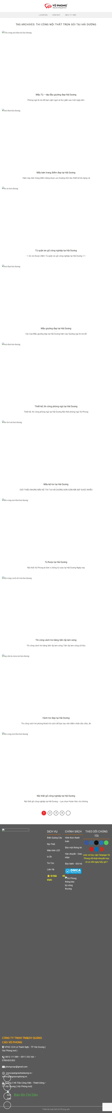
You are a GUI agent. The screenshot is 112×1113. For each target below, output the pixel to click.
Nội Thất (51, 844)
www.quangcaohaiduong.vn (19, 1073)
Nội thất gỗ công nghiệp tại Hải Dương (56, 796)
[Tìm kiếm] (109, 6)
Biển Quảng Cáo (54, 837)
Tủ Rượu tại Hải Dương (56, 562)
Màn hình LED (53, 850)
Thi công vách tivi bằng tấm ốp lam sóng (56, 640)
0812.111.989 (11, 1057)
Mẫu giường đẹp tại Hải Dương (56, 328)
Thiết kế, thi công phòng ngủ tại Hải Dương (56, 406)
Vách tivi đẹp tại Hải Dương (56, 718)
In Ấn (49, 856)
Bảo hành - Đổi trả (73, 863)
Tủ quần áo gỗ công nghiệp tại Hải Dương (56, 250)
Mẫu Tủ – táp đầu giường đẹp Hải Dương (56, 94)
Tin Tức (50, 863)
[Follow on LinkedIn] (96, 849)
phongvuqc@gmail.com (16, 1066)
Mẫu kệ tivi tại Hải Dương (56, 484)
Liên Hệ (50, 869)
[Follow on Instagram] (91, 842)
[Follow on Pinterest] (91, 849)
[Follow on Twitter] (101, 842)
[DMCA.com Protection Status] (73, 871)
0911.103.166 (27, 1057)
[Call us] (106, 842)
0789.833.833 (8, 1060)
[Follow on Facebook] (86, 842)
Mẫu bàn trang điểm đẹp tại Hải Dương (56, 172)
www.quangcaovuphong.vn (14, 1076)
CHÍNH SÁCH (73, 831)
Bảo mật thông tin (73, 847)
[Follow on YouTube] (101, 849)
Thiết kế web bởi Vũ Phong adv (56, 1109)
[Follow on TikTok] (96, 842)
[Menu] (3, 6)
